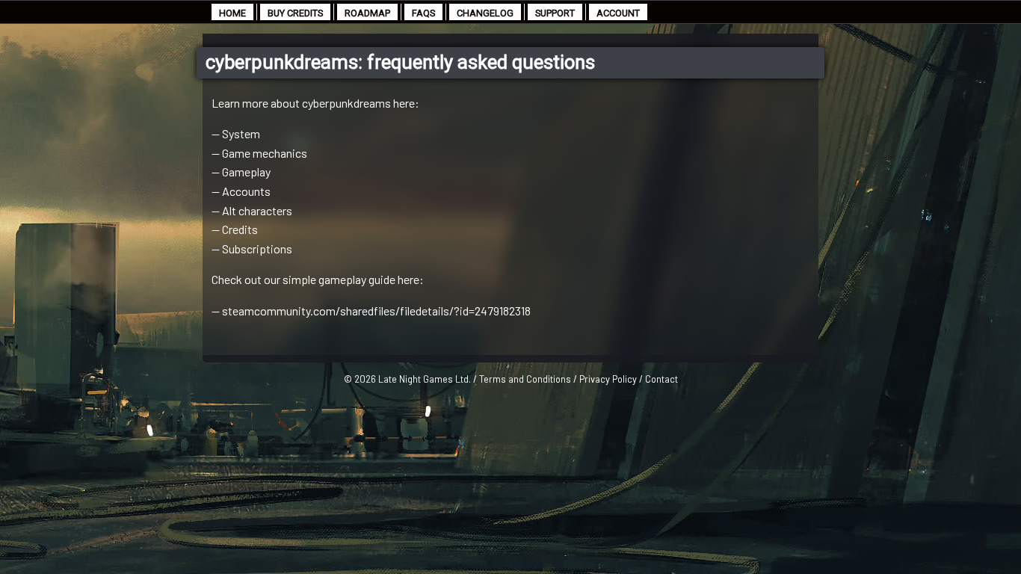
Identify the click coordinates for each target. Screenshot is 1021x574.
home (232, 13)
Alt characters (257, 210)
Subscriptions (257, 248)
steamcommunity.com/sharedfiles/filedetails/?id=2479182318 (376, 310)
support (555, 13)
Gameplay (246, 171)
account (618, 13)
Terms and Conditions (525, 379)
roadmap (367, 13)
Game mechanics (264, 153)
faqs (423, 13)
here (408, 279)
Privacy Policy (608, 379)
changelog (485, 13)
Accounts (246, 191)
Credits (240, 229)
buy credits (295, 13)
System (241, 133)
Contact (661, 379)
